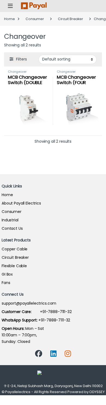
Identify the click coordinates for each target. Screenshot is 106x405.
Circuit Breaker (70, 19)
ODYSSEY (96, 391)
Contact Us (12, 228)
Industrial (10, 220)
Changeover (17, 71)
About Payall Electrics (21, 203)
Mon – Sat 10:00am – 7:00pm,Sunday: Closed (23, 335)
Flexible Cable (14, 266)
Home (9, 19)
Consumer (35, 19)
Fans (6, 282)
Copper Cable (14, 249)
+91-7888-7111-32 (37, 311)
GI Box (7, 274)
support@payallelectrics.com (29, 303)
